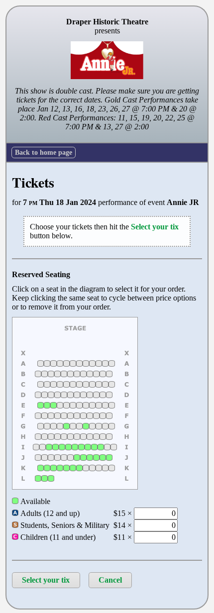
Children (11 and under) (57, 537)
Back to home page (43, 152)
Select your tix (46, 580)
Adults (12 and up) (49, 513)
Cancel (110, 580)
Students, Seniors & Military (63, 525)
